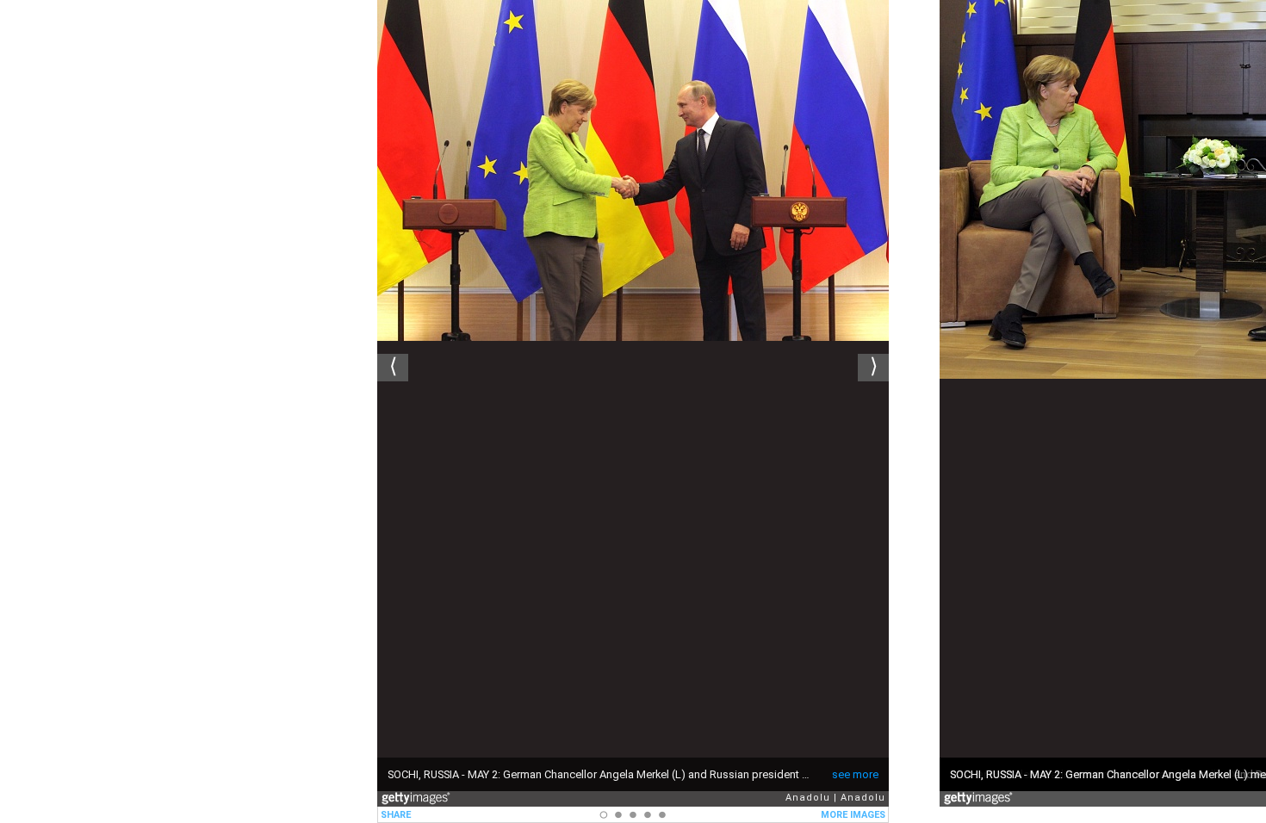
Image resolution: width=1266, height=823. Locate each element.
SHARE (396, 814)
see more (855, 774)
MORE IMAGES (853, 814)
